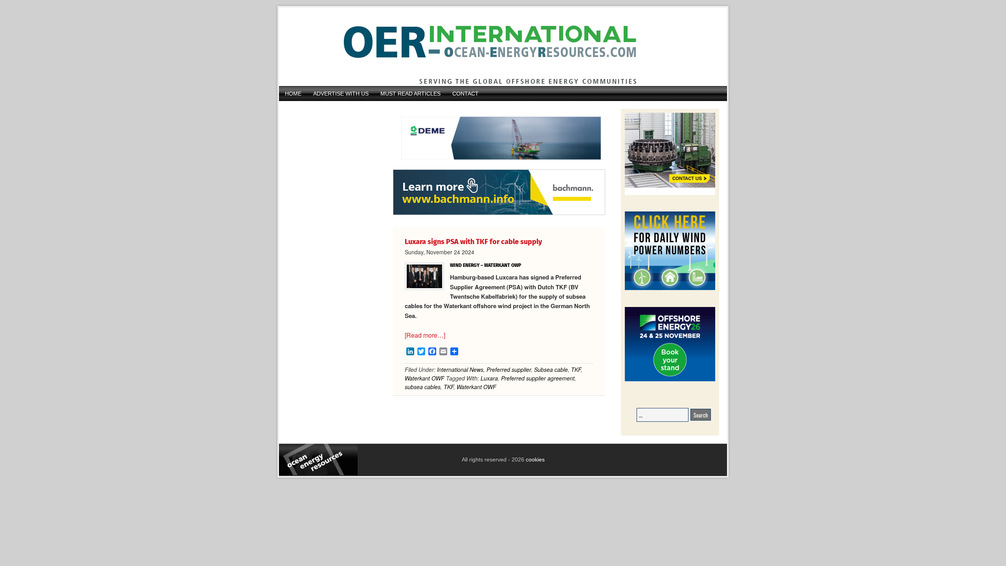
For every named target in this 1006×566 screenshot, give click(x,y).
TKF (576, 369)
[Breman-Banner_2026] (670, 193)
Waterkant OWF (424, 378)
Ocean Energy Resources (497, 46)
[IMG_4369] (499, 165)
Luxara (489, 378)
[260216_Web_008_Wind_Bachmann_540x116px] (499, 214)
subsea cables (423, 387)
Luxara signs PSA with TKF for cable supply (473, 241)
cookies (534, 459)
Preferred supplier (508, 369)
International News (460, 369)
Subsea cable (551, 369)
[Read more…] (425, 335)
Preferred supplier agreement (538, 378)
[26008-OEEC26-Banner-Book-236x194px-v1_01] (670, 380)
